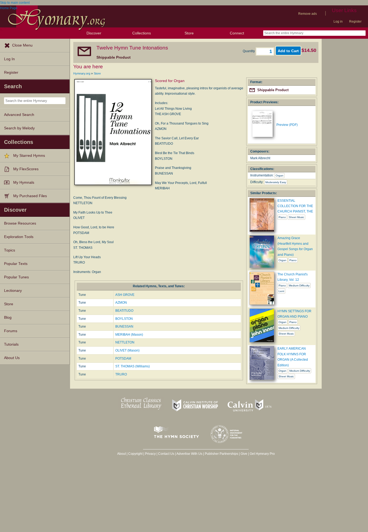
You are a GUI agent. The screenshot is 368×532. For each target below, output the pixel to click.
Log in (338, 21)
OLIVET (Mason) (127, 350)
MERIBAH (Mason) (129, 334)
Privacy (150, 454)
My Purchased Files (30, 196)
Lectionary (13, 291)
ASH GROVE (124, 295)
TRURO (121, 374)
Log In (9, 59)
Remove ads (307, 14)
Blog (8, 317)
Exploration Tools (18, 237)
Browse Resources (20, 223)
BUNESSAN (124, 326)
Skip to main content (15, 3)
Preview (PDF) (287, 125)
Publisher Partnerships (221, 454)
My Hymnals (23, 182)
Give (244, 454)
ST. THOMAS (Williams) (132, 366)
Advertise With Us (189, 454)
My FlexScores (26, 169)
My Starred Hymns (29, 156)
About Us (12, 358)
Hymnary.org (81, 73)
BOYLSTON (124, 319)
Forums (10, 331)
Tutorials (11, 344)
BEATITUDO (124, 311)
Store (189, 33)
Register (355, 21)
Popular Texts (15, 264)
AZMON (121, 302)
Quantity (249, 51)
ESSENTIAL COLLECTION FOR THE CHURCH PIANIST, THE (295, 206)
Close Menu (22, 45)
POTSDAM (123, 358)
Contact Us (166, 454)
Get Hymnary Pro (262, 454)
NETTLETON (124, 342)
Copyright (135, 454)
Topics (9, 250)
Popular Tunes (16, 277)
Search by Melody (19, 128)
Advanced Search (19, 115)
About (121, 454)
